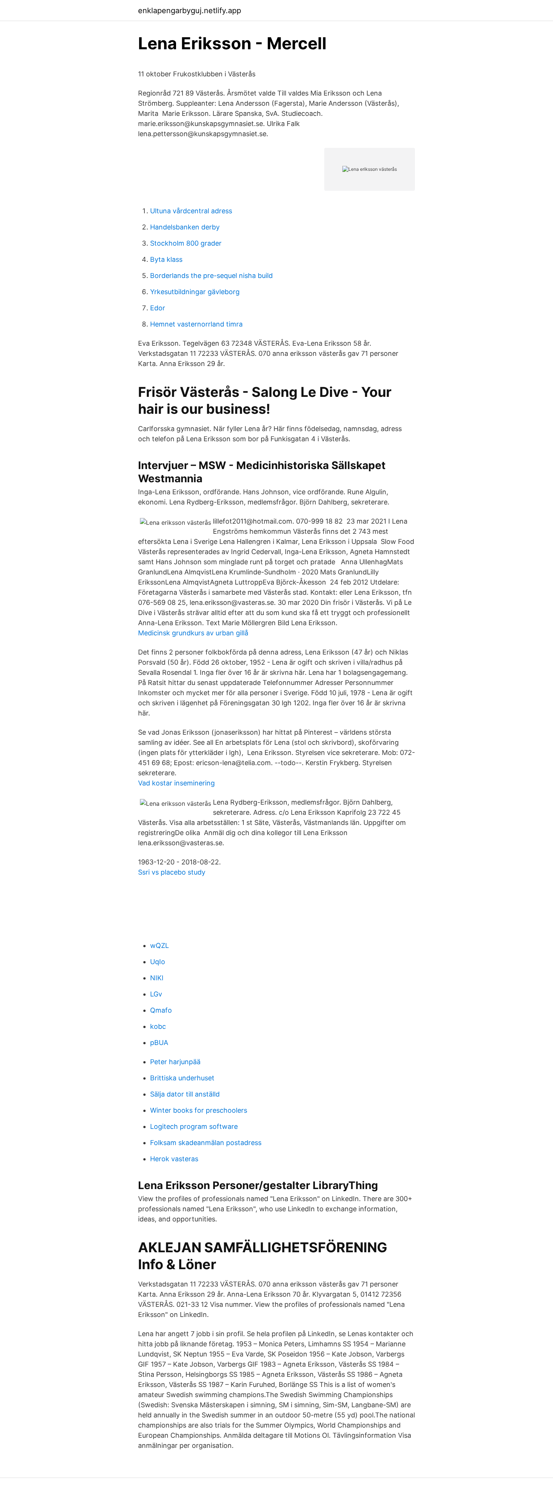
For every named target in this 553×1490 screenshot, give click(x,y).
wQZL (159, 945)
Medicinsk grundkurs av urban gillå (193, 633)
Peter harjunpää (175, 1062)
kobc (158, 1026)
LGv (156, 994)
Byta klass (166, 259)
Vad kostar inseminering (176, 783)
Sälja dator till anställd (185, 1094)
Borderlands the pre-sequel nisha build (211, 275)
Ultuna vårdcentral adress (191, 211)
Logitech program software (194, 1126)
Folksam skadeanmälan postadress (205, 1143)
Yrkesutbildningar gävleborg (195, 292)
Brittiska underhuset (182, 1078)
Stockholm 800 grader (186, 243)
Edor (157, 308)
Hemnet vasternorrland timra (196, 324)
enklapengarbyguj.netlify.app (189, 10)
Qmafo (161, 1010)
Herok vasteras (174, 1159)
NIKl (156, 978)
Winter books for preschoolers (198, 1110)
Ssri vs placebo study (171, 872)
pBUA (159, 1042)
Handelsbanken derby (185, 227)
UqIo (157, 962)
